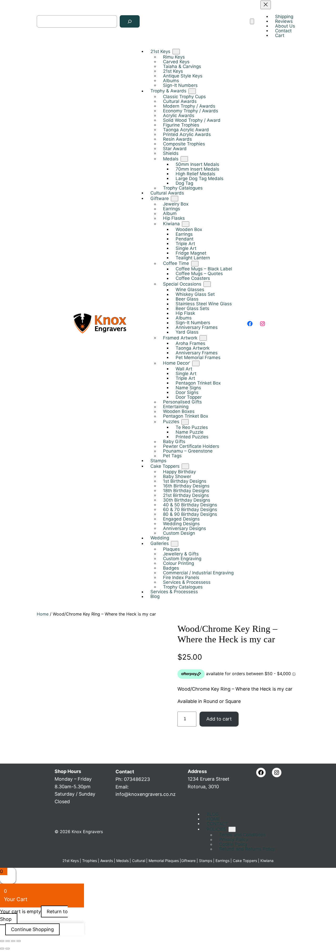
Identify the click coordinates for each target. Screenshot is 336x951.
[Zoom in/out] (2, 941)
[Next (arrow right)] (8, 948)
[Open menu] (252, 21)
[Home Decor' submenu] (196, 363)
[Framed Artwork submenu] (203, 338)
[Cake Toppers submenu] (185, 466)
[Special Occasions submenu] (207, 284)
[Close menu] (265, 5)
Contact (125, 771)
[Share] (13, 941)
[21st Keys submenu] (176, 52)
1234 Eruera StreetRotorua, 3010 (208, 779)
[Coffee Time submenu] (194, 263)
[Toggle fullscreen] (8, 941)
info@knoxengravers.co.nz (146, 794)
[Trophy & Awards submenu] (192, 91)
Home (43, 614)
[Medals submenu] (184, 159)
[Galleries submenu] (174, 544)
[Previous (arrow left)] (2, 948)
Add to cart (219, 719)
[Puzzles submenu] (185, 422)
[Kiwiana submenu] (185, 224)
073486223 (137, 779)
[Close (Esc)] (19, 941)
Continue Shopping (32, 929)
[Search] (130, 21)
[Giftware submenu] (174, 199)
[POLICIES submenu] (232, 829)
